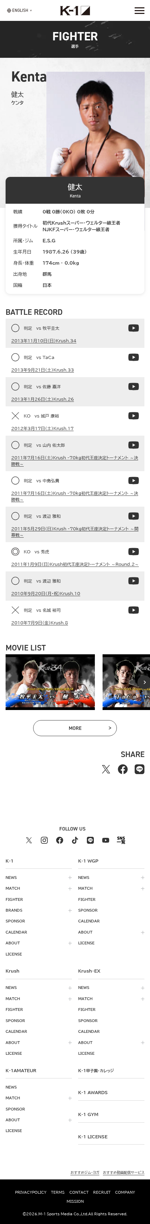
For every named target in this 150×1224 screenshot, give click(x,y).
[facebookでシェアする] (122, 769)
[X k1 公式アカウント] (29, 840)
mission (75, 1201)
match (13, 888)
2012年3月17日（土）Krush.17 (42, 428)
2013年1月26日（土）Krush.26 (42, 399)
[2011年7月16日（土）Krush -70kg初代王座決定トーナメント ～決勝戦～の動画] (133, 445)
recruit (102, 1192)
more (84, 729)
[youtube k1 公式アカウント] (105, 840)
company (125, 1192)
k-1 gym (88, 1114)
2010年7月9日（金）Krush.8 (39, 623)
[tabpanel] (50, 682)
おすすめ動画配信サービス (123, 1172)
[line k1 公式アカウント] (90, 840)
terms (58, 1192)
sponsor (15, 921)
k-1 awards (93, 1092)
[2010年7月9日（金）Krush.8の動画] (133, 610)
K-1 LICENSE (92, 1137)
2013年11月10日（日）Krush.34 (43, 340)
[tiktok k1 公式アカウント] (75, 840)
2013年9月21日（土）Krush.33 (42, 370)
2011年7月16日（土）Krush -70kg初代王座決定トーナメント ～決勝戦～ (74, 460)
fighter (14, 899)
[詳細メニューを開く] (139, 10)
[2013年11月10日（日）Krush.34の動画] (133, 328)
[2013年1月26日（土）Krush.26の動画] (133, 386)
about (13, 943)
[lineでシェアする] (139, 769)
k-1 (96, 1070)
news (11, 877)
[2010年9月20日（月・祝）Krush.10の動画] (133, 581)
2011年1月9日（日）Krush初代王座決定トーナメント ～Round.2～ (75, 564)
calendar (16, 932)
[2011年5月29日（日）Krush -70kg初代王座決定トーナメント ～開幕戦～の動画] (133, 516)
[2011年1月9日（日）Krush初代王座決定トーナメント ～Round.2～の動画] (133, 551)
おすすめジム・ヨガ (84, 1172)
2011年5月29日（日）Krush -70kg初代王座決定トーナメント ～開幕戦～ (74, 532)
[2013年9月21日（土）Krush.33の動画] (133, 357)
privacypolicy (30, 1192)
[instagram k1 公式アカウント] (44, 840)
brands (14, 910)
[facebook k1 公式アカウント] (59, 840)
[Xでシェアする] (106, 769)
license (14, 954)
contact (79, 1192)
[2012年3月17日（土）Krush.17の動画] (133, 415)
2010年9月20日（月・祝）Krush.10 (45, 593)
